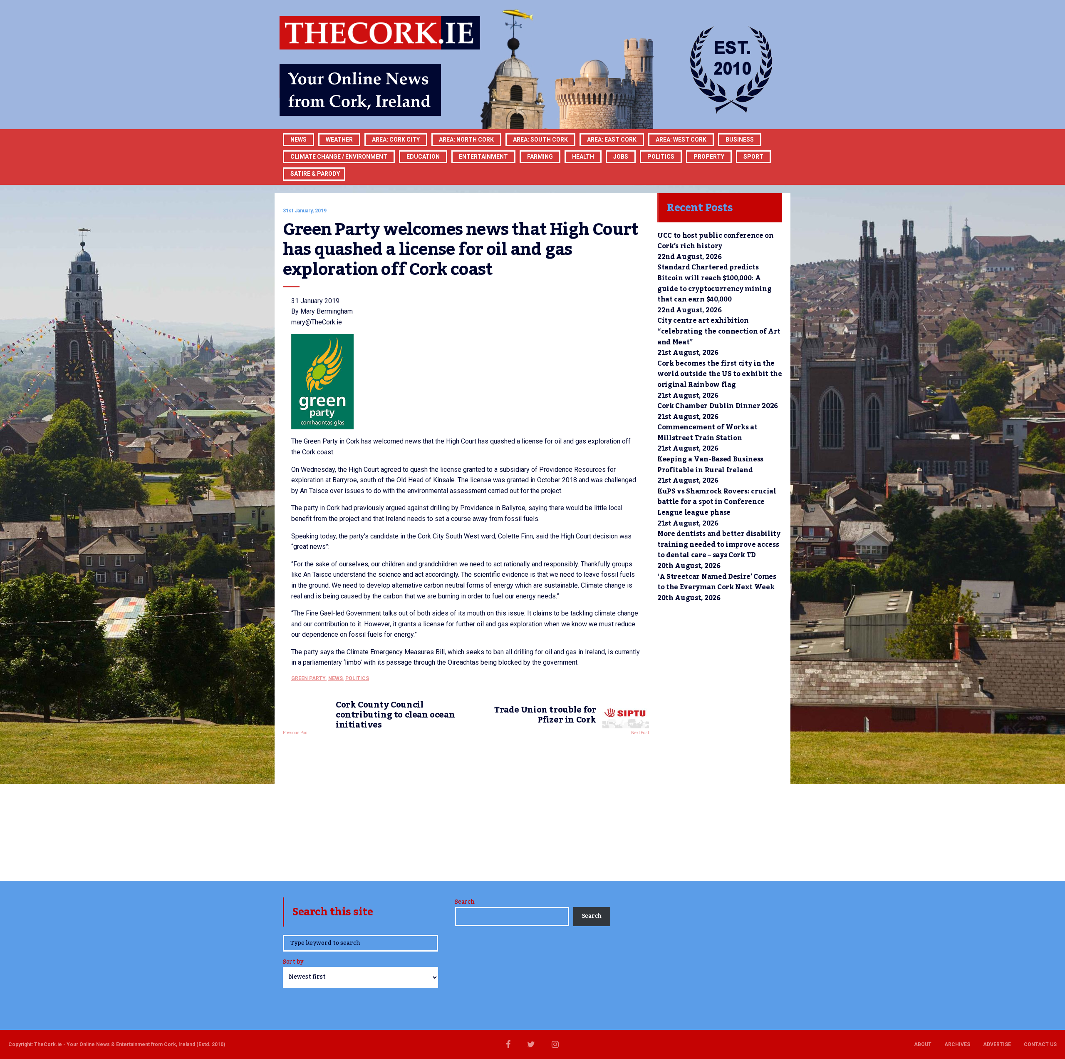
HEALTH (583, 156)
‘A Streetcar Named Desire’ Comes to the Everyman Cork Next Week (716, 582)
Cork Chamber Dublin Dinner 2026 (717, 406)
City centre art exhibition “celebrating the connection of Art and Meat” (718, 331)
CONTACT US (1040, 1044)
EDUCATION (423, 156)
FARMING (540, 156)
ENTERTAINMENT (483, 156)
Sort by (293, 962)
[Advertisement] (466, 806)
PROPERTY (708, 156)
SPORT (753, 156)
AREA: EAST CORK (612, 139)
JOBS (620, 156)
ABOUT (922, 1044)
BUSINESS (740, 139)
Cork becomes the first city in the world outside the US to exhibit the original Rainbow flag (719, 374)
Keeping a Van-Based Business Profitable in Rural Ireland (710, 465)
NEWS (335, 678)
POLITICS (660, 156)
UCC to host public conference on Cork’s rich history (715, 241)
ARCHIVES (957, 1044)
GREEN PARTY (308, 678)
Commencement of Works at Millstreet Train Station (707, 433)
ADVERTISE (997, 1044)
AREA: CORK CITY (396, 139)
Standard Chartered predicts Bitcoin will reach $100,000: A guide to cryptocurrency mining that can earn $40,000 (714, 283)
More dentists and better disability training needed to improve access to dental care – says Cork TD (718, 544)
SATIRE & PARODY (315, 173)
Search (464, 902)
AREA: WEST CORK (681, 139)
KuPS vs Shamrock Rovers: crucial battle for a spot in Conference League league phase (716, 502)
